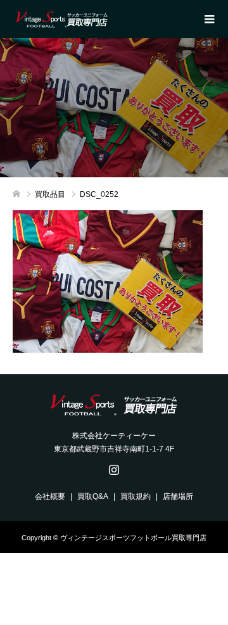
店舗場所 (178, 496)
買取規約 (135, 496)
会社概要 (50, 496)
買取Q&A (92, 496)
